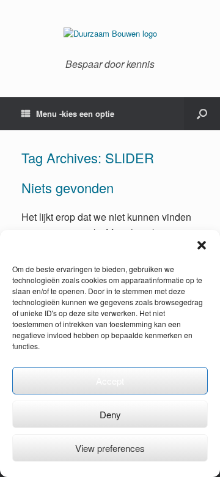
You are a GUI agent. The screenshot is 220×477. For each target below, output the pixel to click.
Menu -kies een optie (75, 113)
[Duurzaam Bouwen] (110, 34)
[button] (202, 245)
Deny (110, 414)
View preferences (110, 448)
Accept (110, 380)
